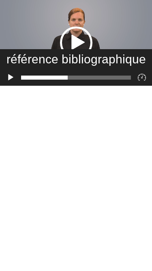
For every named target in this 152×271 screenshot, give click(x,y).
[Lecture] (10, 78)
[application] (76, 43)
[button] (76, 42)
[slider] (76, 78)
